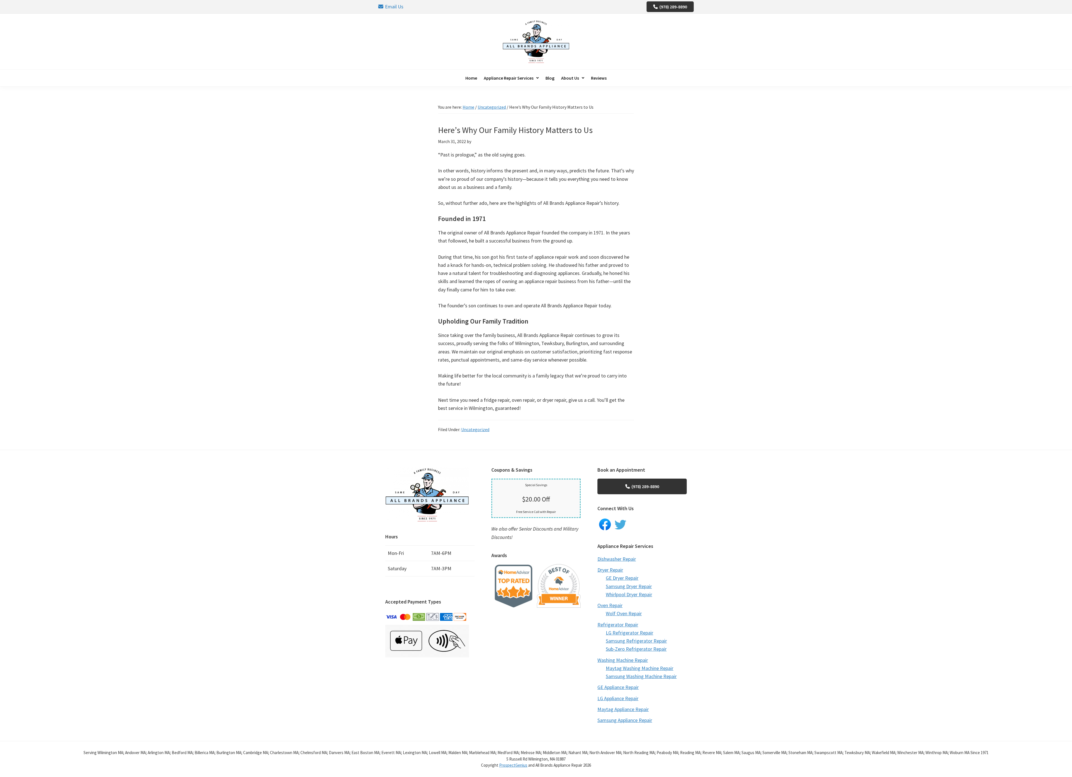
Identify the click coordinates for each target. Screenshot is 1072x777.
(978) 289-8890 (673, 6)
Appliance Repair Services (508, 78)
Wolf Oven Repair (624, 613)
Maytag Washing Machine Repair (639, 668)
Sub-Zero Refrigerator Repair (636, 649)
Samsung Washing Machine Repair (641, 676)
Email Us (394, 6)
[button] (511, 78)
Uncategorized (475, 429)
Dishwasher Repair (616, 559)
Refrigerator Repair (617, 624)
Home (471, 78)
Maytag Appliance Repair (623, 709)
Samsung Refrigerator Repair (636, 641)
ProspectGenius (513, 765)
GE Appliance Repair (618, 687)
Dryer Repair (610, 570)
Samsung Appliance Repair (624, 720)
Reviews (599, 78)
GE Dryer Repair (622, 578)
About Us (570, 78)
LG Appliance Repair (617, 698)
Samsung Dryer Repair (629, 586)
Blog (549, 78)
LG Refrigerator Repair (629, 632)
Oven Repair (610, 605)
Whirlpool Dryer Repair (629, 594)
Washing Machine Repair (622, 660)
